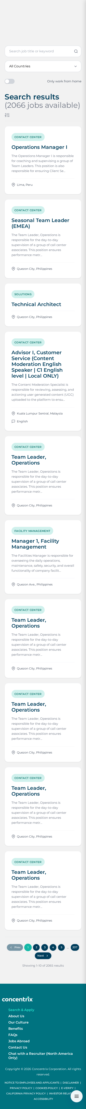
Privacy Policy (21, 1088)
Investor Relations (63, 1093)
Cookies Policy (46, 1088)
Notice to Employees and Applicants (32, 1082)
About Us (16, 1016)
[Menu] (76, 1096)
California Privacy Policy (26, 1093)
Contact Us (17, 1047)
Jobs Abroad (19, 1041)
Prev (17, 947)
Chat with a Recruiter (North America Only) (40, 1056)
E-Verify (67, 1088)
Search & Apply (21, 1010)
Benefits (15, 1029)
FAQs (12, 1035)
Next (40, 955)
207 (74, 947)
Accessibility (43, 1098)
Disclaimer (71, 1082)
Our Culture (18, 1022)
